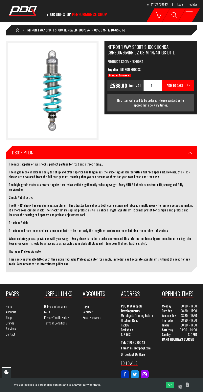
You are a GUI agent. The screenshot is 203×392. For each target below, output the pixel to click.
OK (170, 384)
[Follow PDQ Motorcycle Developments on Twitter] (135, 374)
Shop (9, 317)
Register (192, 4)
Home (9, 306)
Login (180, 4)
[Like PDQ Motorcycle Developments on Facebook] (125, 374)
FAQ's (47, 312)
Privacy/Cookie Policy (56, 317)
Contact (10, 334)
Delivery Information (55, 306)
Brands (10, 323)
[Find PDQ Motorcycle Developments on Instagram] (145, 374)
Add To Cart (177, 85)
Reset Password (92, 317)
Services (11, 328)
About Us (11, 312)
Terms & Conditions (55, 323)
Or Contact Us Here (133, 354)
